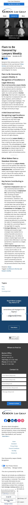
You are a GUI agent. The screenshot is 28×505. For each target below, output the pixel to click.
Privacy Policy (14, 446)
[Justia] (15, 420)
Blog (3, 286)
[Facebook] (5, 420)
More (23, 16)
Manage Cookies (17, 468)
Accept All (8, 496)
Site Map (14, 450)
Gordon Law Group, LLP (19, 498)
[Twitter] (8, 420)
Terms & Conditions (14, 448)
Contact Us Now (14, 403)
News (9, 267)
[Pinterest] (22, 420)
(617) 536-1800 (13, 360)
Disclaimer (14, 444)
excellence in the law (13, 269)
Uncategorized (6, 291)
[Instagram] (19, 420)
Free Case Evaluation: (14, 2)
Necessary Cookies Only (8, 500)
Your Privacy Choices (12, 466)
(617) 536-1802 (9, 364)
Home (4, 16)
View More (14, 327)
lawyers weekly (6, 271)
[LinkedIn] (12, 420)
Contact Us (14, 16)
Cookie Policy (7, 468)
